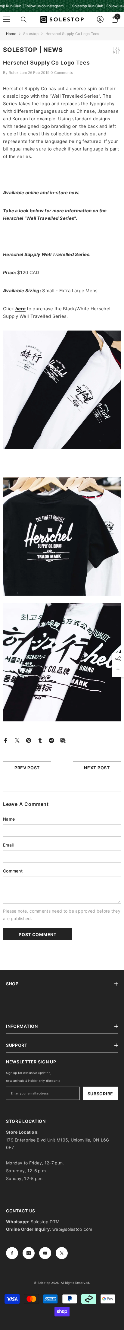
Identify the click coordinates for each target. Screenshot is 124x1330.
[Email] (63, 740)
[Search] (23, 19)
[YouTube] (45, 1253)
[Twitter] (17, 740)
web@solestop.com (72, 1229)
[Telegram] (51, 740)
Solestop (31, 33)
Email (8, 844)
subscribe (100, 1093)
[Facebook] (5, 740)
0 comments (62, 72)
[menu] (6, 19)
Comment (13, 870)
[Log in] (100, 19)
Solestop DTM (44, 1221)
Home (11, 33)
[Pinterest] (28, 740)
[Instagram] (29, 1253)
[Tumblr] (40, 740)
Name (9, 819)
